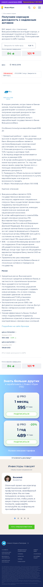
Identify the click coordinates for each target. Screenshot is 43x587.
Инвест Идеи (36, 550)
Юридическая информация (22, 550)
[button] (15, 518)
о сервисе (5, 549)
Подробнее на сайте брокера (15, 326)
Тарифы (20, 559)
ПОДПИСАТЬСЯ (21, 414)
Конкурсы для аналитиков (6, 553)
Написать (21, 556)
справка (20, 553)
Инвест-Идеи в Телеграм (16, 543)
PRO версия (34, 7)
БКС (4, 65)
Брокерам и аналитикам (6, 557)
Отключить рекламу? (21, 458)
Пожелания (21, 561)
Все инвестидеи (9, 13)
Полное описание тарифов (21, 451)
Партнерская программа (6, 561)
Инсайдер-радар (37, 557)
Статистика (37, 553)
